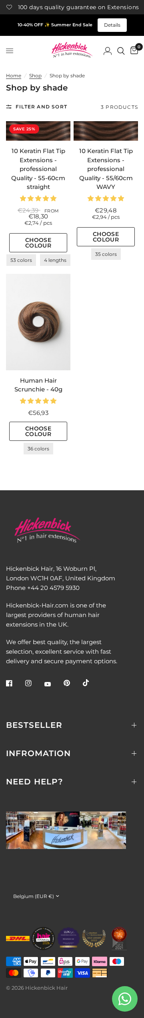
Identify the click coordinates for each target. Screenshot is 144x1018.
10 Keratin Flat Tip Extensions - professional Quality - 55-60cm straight (38, 169)
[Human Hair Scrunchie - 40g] (38, 322)
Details (112, 25)
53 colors (21, 260)
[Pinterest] (72, 683)
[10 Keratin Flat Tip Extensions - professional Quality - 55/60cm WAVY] (106, 131)
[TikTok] (91, 683)
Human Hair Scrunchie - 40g (38, 385)
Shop (35, 76)
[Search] (121, 51)
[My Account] (107, 51)
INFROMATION (38, 753)
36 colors (38, 449)
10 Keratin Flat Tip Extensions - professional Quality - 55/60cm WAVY (106, 169)
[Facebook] (15, 683)
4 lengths (55, 260)
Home (13, 76)
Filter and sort (41, 107)
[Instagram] (34, 683)
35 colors (106, 254)
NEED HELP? (34, 781)
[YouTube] (53, 684)
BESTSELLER (34, 725)
